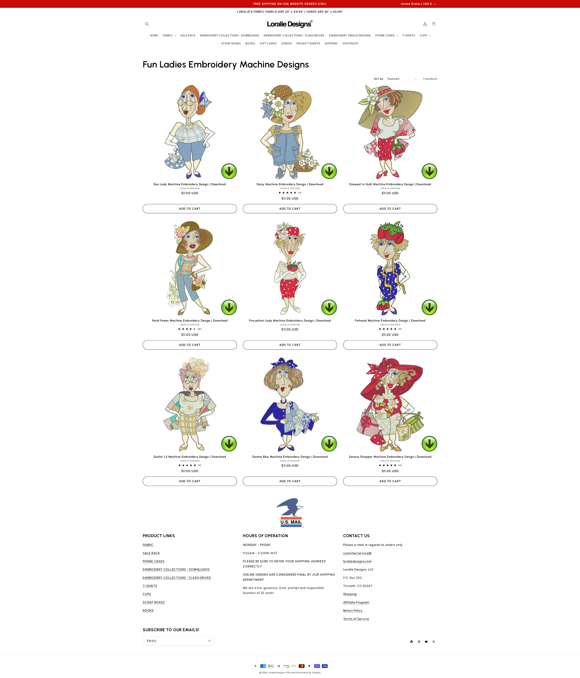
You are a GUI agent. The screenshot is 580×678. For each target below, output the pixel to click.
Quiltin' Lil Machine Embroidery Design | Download (189, 456)
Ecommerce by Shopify (308, 672)
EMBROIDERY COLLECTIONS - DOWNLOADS (176, 569)
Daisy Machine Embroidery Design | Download (290, 184)
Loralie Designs (277, 672)
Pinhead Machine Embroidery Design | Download (390, 320)
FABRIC (148, 545)
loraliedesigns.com (357, 561)
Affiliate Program (356, 602)
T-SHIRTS (150, 586)
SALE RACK (151, 553)
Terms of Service (356, 619)
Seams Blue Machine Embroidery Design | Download (290, 456)
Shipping (350, 594)
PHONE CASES (153, 561)
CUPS (147, 594)
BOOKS (148, 610)
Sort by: (379, 78)
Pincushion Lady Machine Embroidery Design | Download (290, 320)
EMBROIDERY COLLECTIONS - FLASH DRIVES (177, 578)
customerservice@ (357, 553)
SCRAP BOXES (154, 602)
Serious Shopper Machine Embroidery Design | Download (390, 456)
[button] (147, 24)
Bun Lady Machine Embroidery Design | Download (190, 184)
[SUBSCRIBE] (209, 641)
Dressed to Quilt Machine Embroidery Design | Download (390, 184)
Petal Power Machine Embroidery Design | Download (190, 320)
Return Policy (353, 610)
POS (288, 672)
